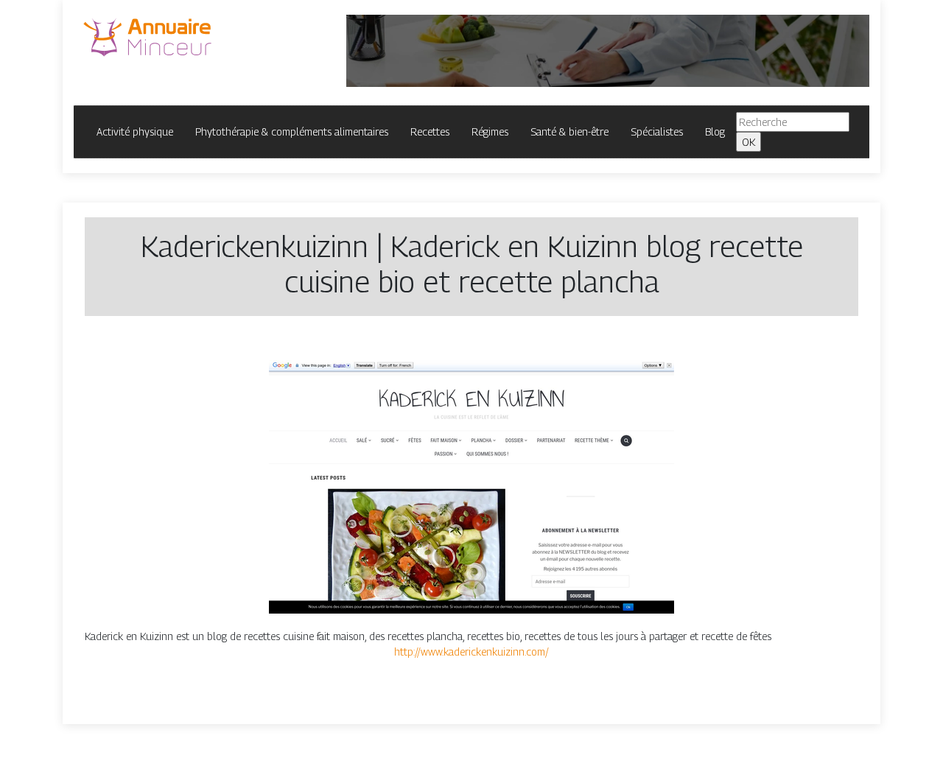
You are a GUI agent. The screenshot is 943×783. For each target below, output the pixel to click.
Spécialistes (657, 131)
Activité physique (135, 131)
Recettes (429, 131)
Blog (715, 131)
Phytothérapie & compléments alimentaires (291, 131)
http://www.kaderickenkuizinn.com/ (471, 651)
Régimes (490, 131)
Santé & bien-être (569, 131)
